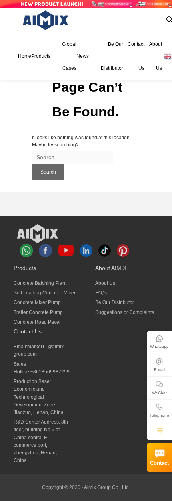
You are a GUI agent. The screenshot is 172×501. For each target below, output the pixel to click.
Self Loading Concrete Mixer (45, 293)
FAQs (101, 293)
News (82, 56)
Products (40, 56)
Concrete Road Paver (37, 322)
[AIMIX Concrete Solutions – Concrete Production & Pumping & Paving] (46, 20)
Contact (159, 463)
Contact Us (136, 56)
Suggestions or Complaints (124, 312)
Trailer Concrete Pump (38, 312)
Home (24, 56)
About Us (155, 56)
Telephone (159, 415)
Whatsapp (159, 346)
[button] (160, 431)
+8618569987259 (50, 372)
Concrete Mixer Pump (37, 302)
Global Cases (69, 56)
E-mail (159, 369)
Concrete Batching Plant (40, 283)
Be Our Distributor (112, 56)
